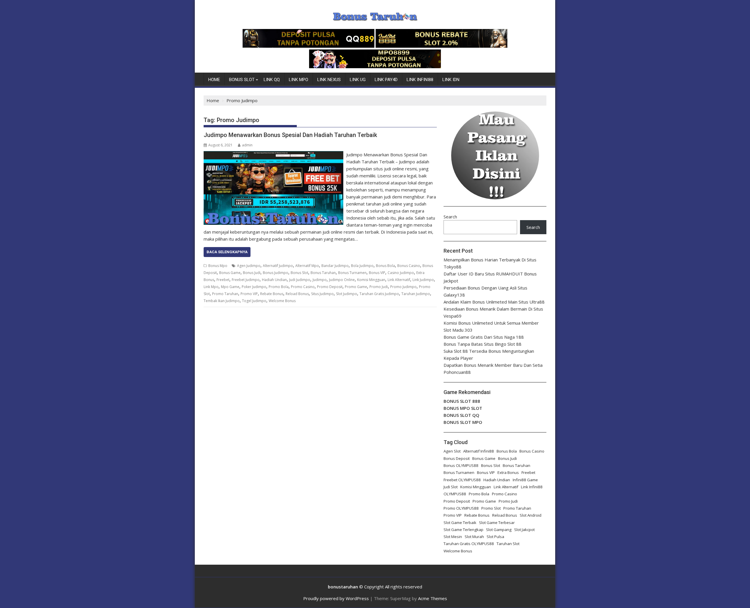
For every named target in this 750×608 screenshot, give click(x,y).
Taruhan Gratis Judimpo (379, 293)
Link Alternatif (399, 279)
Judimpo (320, 279)
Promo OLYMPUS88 (461, 508)
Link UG (358, 79)
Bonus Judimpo (275, 272)
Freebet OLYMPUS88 (462, 479)
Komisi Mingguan (371, 279)
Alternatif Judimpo (278, 265)
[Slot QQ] (308, 46)
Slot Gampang (499, 529)
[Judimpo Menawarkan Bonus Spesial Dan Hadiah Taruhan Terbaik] (273, 154)
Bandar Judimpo (335, 265)
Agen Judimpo (248, 265)
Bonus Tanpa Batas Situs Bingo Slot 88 (482, 344)
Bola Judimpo (362, 265)
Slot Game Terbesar (497, 522)
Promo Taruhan (225, 293)
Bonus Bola (385, 265)
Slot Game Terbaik (460, 522)
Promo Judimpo (403, 286)
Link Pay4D (386, 79)
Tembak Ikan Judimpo (222, 300)
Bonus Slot (242, 79)
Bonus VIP (377, 272)
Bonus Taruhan (323, 272)
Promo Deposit (329, 286)
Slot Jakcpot (524, 529)
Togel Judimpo (254, 300)
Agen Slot (452, 451)
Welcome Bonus (282, 300)
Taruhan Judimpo (415, 293)
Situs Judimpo (322, 293)
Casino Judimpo (401, 272)
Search (450, 217)
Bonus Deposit (457, 458)
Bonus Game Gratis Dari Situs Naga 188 (484, 337)
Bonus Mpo (217, 265)
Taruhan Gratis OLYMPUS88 (469, 543)
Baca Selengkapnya (227, 252)
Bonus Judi (251, 272)
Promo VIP (249, 293)
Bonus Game (230, 272)
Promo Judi (378, 286)
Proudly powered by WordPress (336, 598)
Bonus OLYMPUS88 (461, 465)
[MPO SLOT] (375, 66)
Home (214, 79)
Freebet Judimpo (246, 279)
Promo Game (356, 286)
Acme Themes (432, 598)
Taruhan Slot (508, 543)
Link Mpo (298, 79)
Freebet (223, 279)
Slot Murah (474, 536)
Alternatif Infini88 (478, 451)
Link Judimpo (423, 279)
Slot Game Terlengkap (463, 529)
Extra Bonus (508, 472)
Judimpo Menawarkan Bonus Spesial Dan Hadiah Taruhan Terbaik (290, 134)
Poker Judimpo (254, 286)
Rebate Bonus (271, 293)
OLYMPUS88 (455, 493)
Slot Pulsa (495, 536)
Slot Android (530, 515)
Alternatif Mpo (307, 265)
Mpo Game (230, 286)
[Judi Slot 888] (441, 46)
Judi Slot (451, 486)
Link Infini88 (420, 79)
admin (247, 145)
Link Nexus (329, 79)
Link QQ (272, 79)
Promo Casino (303, 286)
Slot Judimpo (346, 293)
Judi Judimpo (299, 279)
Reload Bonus (297, 293)
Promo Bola (279, 286)
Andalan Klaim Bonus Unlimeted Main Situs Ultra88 (494, 302)
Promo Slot (491, 508)
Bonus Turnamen (352, 272)
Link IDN (450, 79)
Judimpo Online (342, 279)
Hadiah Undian (274, 279)
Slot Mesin (453, 536)
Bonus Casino (408, 265)
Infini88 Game (525, 479)
